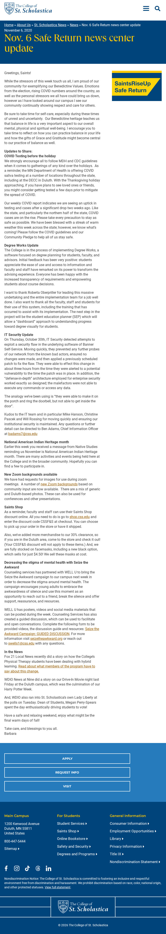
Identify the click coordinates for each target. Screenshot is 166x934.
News (74, 25)
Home (8, 25)
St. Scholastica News (50, 25)
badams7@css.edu (22, 434)
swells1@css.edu (21, 643)
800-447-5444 (15, 841)
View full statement (57, 887)
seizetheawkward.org (46, 639)
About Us (24, 25)
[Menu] (148, 8)
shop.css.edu (80, 517)
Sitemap (10, 849)
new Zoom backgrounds (59, 484)
